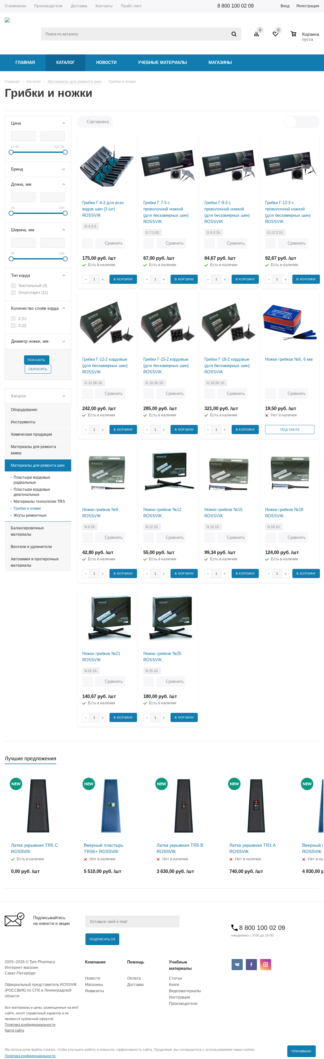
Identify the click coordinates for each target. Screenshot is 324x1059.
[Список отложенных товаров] (276, 36)
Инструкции (179, 997)
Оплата (134, 978)
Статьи (175, 978)
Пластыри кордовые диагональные (32, 492)
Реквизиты (94, 991)
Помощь (135, 962)
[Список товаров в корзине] (306, 39)
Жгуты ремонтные (30, 515)
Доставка (135, 984)
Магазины (220, 62)
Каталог (65, 62)
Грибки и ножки (27, 508)
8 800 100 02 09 (235, 6)
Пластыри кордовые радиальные (32, 480)
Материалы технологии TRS (39, 501)
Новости (106, 62)
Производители (183, 1003)
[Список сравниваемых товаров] (257, 36)
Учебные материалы (162, 62)
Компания (95, 962)
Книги (174, 984)
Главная (25, 62)
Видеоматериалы (185, 991)
